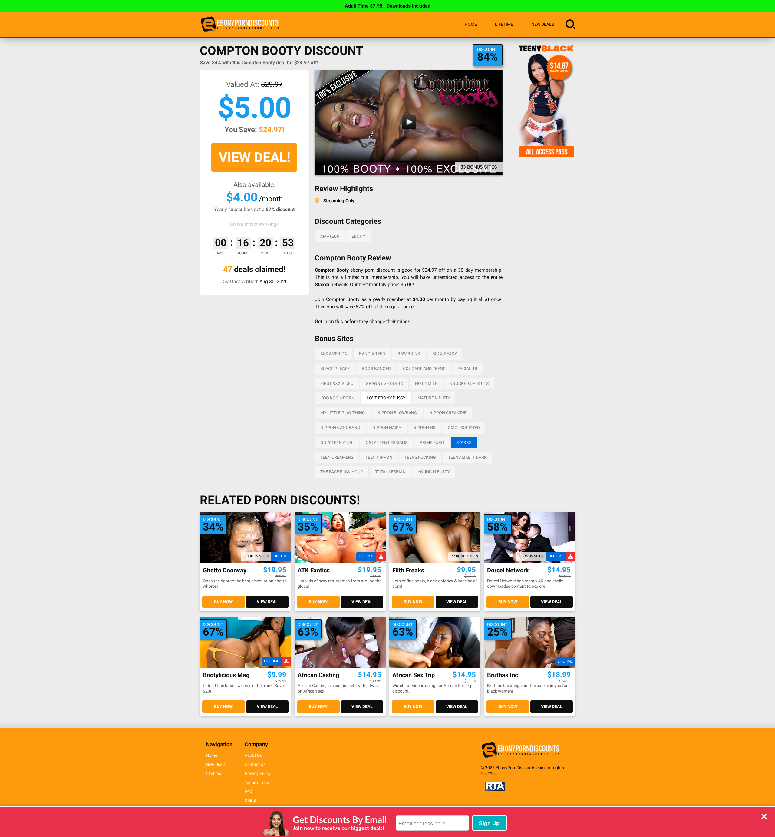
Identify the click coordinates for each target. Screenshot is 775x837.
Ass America (333, 353)
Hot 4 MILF (426, 383)
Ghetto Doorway (224, 570)
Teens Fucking (420, 457)
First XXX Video (337, 383)
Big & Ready (444, 353)
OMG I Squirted (464, 427)
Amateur (329, 236)
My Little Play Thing (342, 412)
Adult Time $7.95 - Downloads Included (387, 6)
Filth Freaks (408, 570)
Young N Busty (434, 471)
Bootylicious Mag (226, 675)
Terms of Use (257, 782)
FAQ (248, 791)
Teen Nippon (378, 457)
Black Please (335, 368)
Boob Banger (376, 368)
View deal (267, 601)
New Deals (542, 24)
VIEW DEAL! (254, 157)
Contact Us (255, 764)
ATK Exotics (314, 570)
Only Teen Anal (337, 442)
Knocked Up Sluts (469, 383)
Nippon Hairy (386, 427)
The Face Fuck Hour (341, 471)
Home (471, 24)
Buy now (223, 601)
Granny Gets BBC (384, 383)
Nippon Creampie (448, 412)
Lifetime (504, 24)
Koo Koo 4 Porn (337, 397)
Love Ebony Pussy (386, 397)
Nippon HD (424, 427)
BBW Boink (408, 353)
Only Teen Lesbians (386, 442)
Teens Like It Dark (467, 457)
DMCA (250, 800)
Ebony (358, 236)
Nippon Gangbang (340, 427)
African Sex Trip (413, 675)
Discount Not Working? (254, 224)
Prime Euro (432, 442)
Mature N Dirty (433, 397)
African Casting (318, 675)
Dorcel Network (508, 570)
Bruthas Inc (502, 675)
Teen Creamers (336, 457)
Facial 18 (467, 368)
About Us (253, 755)
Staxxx (464, 442)
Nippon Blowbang (397, 412)
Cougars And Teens (424, 368)
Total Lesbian (390, 471)
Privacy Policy (258, 773)
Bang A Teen (372, 353)
